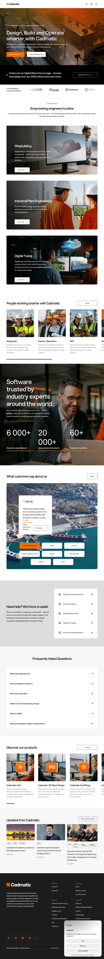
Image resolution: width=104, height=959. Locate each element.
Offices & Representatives (84, 907)
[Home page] (18, 886)
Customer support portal (59, 903)
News (77, 887)
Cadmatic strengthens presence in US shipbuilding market (20, 849)
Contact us (55, 926)
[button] (29, 359)
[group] (20, 331)
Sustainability (80, 915)
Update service (56, 911)
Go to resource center (88, 819)
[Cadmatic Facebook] (36, 938)
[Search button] (96, 4)
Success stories (81, 894)
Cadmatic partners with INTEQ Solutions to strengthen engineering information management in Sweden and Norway (82, 855)
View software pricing (36, 54)
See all (87, 303)
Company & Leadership (83, 919)
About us (78, 903)
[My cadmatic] (86, 4)
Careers (78, 911)
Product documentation (59, 919)
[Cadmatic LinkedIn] (8, 938)
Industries (55, 891)
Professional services (58, 907)
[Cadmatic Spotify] (22, 938)
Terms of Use (54, 948)
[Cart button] (91, 4)
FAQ (53, 922)
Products (54, 887)
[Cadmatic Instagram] (29, 938)
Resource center (81, 891)
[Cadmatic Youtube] (15, 938)
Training (54, 915)
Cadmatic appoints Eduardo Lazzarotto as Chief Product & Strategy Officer (49, 850)
